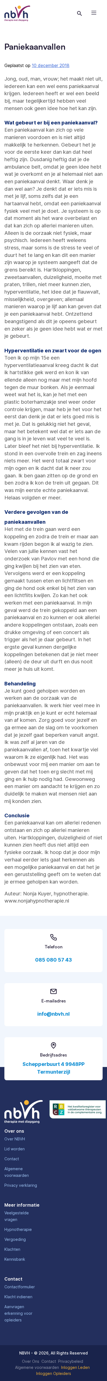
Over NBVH (14, 1139)
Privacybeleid (70, 1361)
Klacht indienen (18, 1296)
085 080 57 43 (53, 960)
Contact (11, 1158)
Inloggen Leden (75, 1367)
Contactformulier (19, 1286)
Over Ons (30, 1361)
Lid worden (14, 1148)
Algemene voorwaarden (37, 1367)
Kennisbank (14, 1259)
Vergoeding (15, 1239)
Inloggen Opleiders (53, 1373)
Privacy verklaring (20, 1185)
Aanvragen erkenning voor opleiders (18, 1313)
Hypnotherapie (18, 1229)
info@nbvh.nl (53, 1014)
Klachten (12, 1249)
